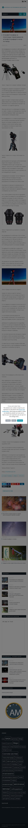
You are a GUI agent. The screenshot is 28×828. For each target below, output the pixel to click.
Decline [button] (14, 420)
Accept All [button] (20, 420)
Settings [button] (8, 420)
